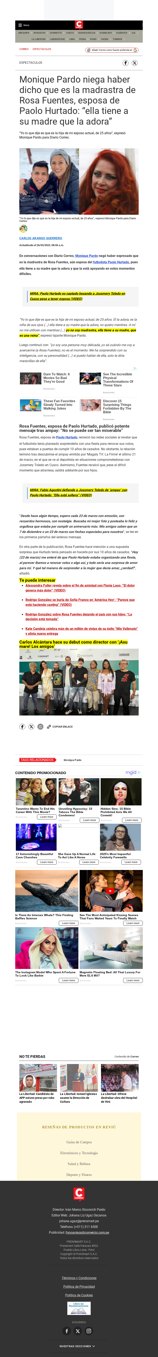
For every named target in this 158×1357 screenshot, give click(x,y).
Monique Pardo (73, 760)
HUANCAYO (106, 33)
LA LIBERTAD (39, 39)
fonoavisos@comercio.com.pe (87, 1233)
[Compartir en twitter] (135, 63)
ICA (133, 33)
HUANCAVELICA (86, 33)
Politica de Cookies (79, 1295)
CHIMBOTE (56, 33)
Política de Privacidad (79, 1287)
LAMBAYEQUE (57, 39)
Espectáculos (30, 63)
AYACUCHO (39, 33)
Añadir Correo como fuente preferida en (112, 50)
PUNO (93, 39)
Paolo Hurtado (66, 437)
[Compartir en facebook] (126, 63)
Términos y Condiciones (79, 1278)
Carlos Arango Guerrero (40, 238)
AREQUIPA (23, 33)
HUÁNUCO (121, 33)
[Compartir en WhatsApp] (40, 727)
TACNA (104, 39)
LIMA (72, 39)
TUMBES (117, 39)
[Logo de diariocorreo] (79, 25)
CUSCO (70, 33)
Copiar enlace (62, 726)
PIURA (82, 39)
